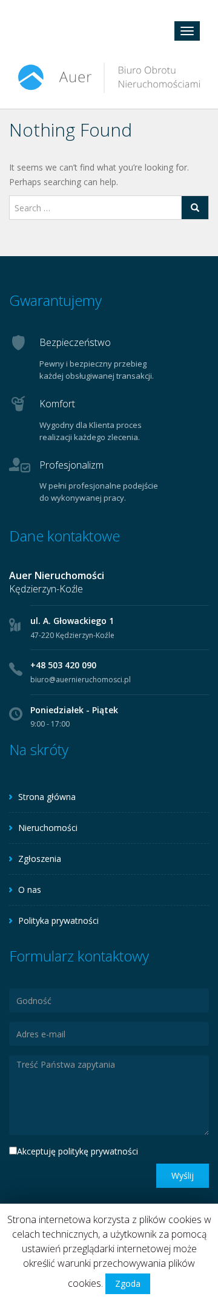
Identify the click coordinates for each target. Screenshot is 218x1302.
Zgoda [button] (127, 1283)
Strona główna (47, 796)
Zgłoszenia (39, 858)
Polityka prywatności (58, 920)
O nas (29, 889)
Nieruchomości (48, 827)
